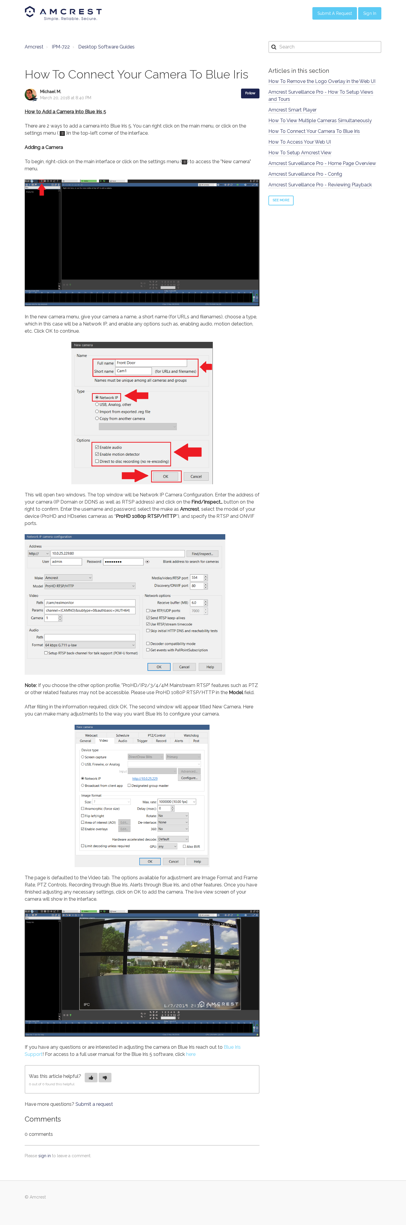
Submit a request (94, 1104)
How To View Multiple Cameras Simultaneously (320, 120)
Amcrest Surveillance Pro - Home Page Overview (322, 163)
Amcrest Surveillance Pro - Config (305, 174)
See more (281, 200)
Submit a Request (334, 13)
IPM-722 (61, 47)
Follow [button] (250, 93)
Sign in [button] (369, 13)
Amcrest (34, 47)
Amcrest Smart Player (292, 110)
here (191, 1054)
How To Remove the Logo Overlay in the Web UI (321, 81)
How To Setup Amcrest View (299, 152)
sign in (44, 1155)
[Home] (63, 13)
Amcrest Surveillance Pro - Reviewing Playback (320, 185)
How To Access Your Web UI (299, 142)
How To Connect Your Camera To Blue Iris (314, 131)
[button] (91, 1077)
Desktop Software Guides (106, 47)
